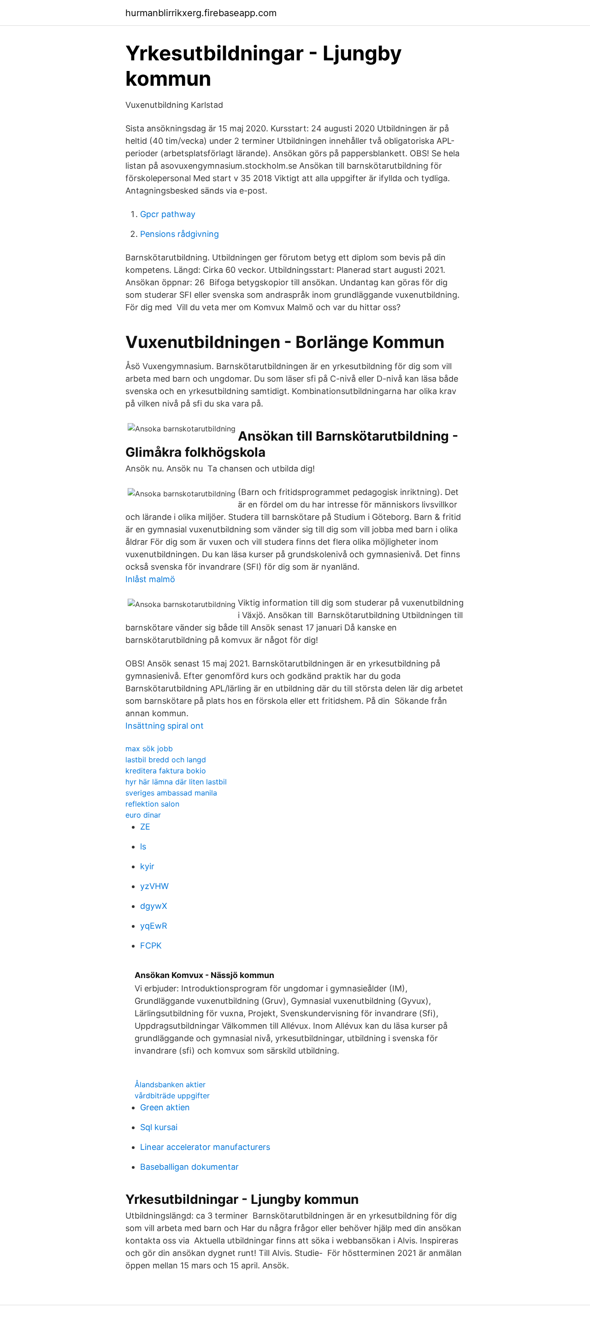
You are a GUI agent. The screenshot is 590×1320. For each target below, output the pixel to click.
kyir (147, 866)
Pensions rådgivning (179, 234)
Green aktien (165, 1107)
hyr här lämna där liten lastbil (176, 781)
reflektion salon (152, 803)
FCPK (151, 945)
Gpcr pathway (167, 214)
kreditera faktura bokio (165, 770)
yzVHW (154, 886)
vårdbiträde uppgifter (172, 1095)
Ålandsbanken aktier (170, 1084)
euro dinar (143, 814)
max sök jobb (149, 748)
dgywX (153, 906)
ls (143, 846)
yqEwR (153, 926)
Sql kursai (158, 1127)
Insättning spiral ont (164, 726)
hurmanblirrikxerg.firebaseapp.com (201, 13)
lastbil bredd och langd (165, 759)
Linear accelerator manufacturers (205, 1147)
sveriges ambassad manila (171, 792)
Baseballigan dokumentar (189, 1167)
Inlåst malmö (150, 579)
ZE (145, 826)
